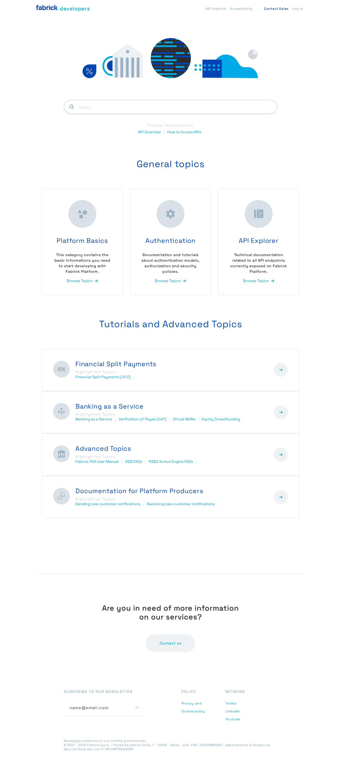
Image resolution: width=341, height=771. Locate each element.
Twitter (231, 703)
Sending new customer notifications (107, 503)
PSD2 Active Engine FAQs (171, 461)
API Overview (149, 132)
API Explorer (216, 8)
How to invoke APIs (184, 132)
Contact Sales (276, 8)
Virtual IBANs (184, 419)
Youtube (232, 719)
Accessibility (241, 8)
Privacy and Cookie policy (193, 707)
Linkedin (232, 711)
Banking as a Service (93, 419)
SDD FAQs (133, 461)
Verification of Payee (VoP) (142, 419)
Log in (297, 8)
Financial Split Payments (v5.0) (103, 376)
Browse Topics (79, 280)
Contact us (170, 643)
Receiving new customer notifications (181, 503)
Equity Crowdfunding (221, 419)
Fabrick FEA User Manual (97, 461)
